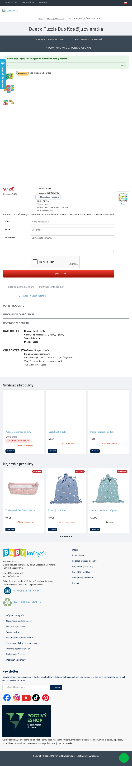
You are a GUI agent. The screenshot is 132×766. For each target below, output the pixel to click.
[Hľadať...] (119, 10)
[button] (19, 128)
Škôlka (43, 331)
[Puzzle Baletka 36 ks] (66, 409)
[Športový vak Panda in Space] (108, 488)
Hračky (27, 331)
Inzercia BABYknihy (27, 602)
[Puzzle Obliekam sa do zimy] (23, 409)
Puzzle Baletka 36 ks (57, 432)
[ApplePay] (69, 760)
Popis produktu (13, 306)
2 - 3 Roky (49, 335)
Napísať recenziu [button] (38, 296)
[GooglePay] (75, 760)
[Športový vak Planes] (66, 488)
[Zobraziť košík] (127, 10)
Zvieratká (35, 338)
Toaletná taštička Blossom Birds (20, 510)
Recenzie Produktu (16, 323)
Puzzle (36, 331)
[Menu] (111, 10)
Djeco (27, 342)
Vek (40, 19)
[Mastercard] (63, 760)
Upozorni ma (59, 273)
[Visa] (57, 760)
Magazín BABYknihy (27, 590)
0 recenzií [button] (23, 296)
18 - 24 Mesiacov (55, 19)
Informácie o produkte (19, 314)
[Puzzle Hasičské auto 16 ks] (108, 409)
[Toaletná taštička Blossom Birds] (23, 488)
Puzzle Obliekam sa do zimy (18, 432)
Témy (27, 338)
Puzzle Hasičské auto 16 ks (102, 432)
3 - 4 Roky (59, 335)
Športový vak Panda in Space (103, 510)
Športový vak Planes (57, 510)
